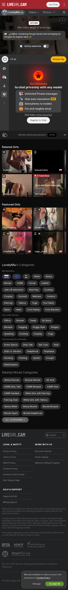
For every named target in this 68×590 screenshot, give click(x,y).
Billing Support (10, 502)
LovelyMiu (9, 265)
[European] (16, 276)
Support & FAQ (10, 496)
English (52, 435)
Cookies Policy (10, 469)
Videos (34, 12)
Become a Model (43, 451)
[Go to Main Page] (20, 4)
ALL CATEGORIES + (15, 420)
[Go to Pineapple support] (5, 554)
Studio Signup (42, 457)
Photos (49, 12)
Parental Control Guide (13, 474)
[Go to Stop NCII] (21, 554)
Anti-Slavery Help (11, 480)
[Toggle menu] (3, 4)
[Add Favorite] (5, 59)
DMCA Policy (9, 463)
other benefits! (44, 114)
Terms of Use (9, 457)
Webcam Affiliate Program (47, 463)
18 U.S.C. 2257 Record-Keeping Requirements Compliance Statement (30, 565)
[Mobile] (26, 276)
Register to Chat (38, 120)
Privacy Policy (10, 451)
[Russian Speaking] (6, 276)
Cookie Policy (43, 578)
